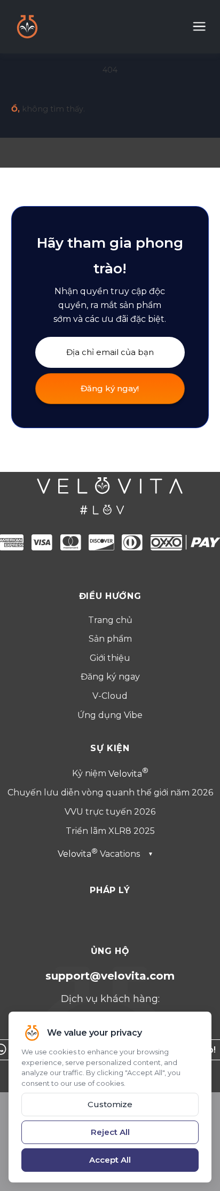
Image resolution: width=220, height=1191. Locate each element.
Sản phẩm (110, 639)
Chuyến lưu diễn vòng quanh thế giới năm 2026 (110, 792)
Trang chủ (110, 620)
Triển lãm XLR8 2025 (110, 831)
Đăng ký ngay (110, 677)
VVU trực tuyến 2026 (110, 812)
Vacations (105, 854)
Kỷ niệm (107, 774)
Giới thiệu (110, 658)
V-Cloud (110, 696)
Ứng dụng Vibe (110, 715)
